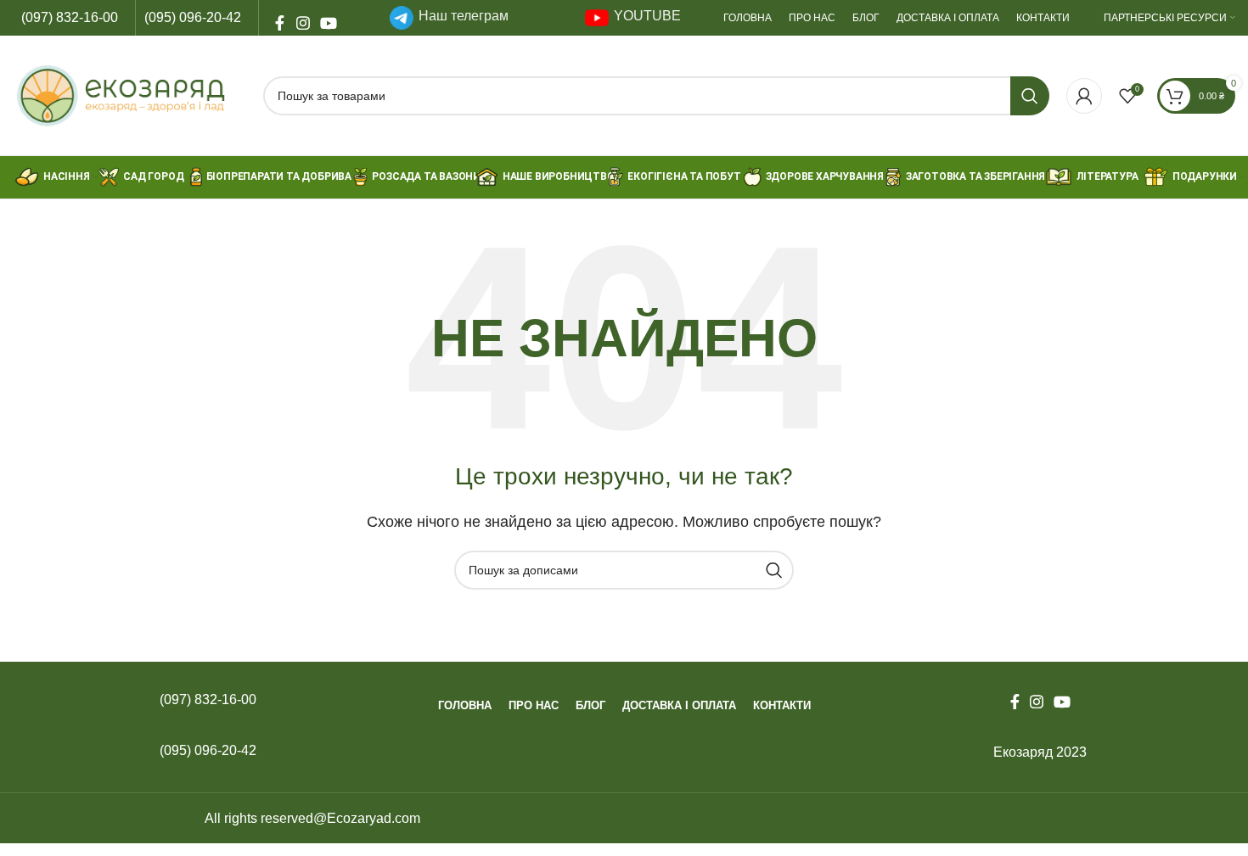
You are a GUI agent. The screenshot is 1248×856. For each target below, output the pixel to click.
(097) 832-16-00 (69, 17)
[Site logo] (129, 94)
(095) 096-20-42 (192, 17)
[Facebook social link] (279, 18)
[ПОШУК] (1029, 95)
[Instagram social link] (303, 18)
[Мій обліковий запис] (1084, 96)
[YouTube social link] (327, 18)
